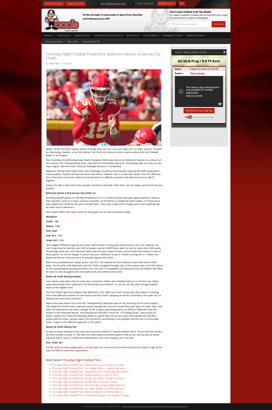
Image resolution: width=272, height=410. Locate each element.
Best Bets (132, 35)
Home (47, 35)
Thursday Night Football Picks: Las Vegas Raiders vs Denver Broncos (88, 388)
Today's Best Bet (75, 3)
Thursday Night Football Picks (82, 360)
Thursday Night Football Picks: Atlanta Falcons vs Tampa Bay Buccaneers (90, 371)
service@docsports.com (113, 3)
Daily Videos (149, 35)
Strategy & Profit (172, 35)
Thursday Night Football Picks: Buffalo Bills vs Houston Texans (84, 381)
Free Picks (63, 35)
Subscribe (218, 24)
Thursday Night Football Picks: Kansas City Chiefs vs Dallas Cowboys (88, 378)
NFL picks (55, 347)
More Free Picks (214, 52)
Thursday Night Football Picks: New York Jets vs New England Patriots (88, 385)
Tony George (197, 73)
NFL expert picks (74, 211)
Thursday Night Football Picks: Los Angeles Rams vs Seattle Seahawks (88, 368)
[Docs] (62, 19)
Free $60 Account (54, 3)
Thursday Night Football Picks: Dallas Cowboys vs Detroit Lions (85, 374)
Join (182, 3)
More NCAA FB (91, 41)
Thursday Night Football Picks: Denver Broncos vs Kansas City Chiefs (88, 364)
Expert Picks (81, 35)
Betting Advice (194, 35)
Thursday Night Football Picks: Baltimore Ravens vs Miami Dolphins (87, 391)
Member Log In (166, 3)
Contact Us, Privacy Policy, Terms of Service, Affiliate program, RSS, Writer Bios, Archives (155, 406)
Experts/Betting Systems (107, 35)
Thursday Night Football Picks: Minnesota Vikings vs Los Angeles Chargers (91, 395)
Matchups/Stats (54, 41)
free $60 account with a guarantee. (69, 350)
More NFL (73, 41)
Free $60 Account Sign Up (199, 110)
